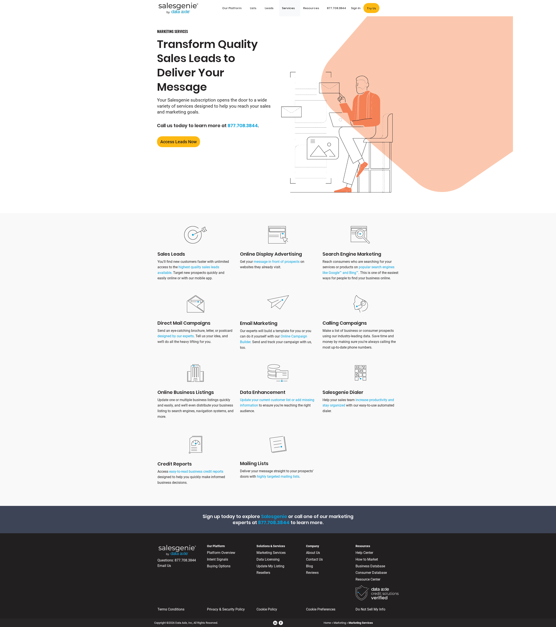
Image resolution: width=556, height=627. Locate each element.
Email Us (164, 566)
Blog (309, 566)
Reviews (312, 573)
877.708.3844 (243, 125)
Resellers (263, 573)
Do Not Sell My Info (370, 609)
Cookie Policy (266, 609)
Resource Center (368, 579)
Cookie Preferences (320, 609)
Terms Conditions (170, 609)
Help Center (364, 553)
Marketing (340, 622)
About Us (313, 553)
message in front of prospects (277, 262)
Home (327, 622)
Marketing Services (271, 553)
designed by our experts (175, 336)
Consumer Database (371, 573)
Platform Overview (221, 553)
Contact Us (314, 559)
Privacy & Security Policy (226, 609)
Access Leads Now (178, 141)
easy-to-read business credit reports (196, 471)
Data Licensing (268, 559)
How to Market (367, 559)
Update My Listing (270, 566)
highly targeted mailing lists (278, 476)
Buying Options (218, 566)
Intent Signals (217, 559)
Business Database (370, 566)
